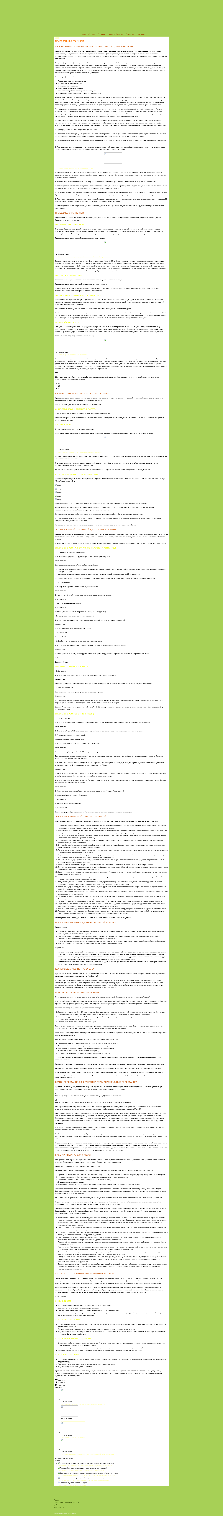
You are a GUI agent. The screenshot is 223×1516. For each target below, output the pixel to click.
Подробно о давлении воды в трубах (72, 1485)
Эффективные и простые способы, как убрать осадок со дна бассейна (85, 1466)
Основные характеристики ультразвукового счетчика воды (80, 452)
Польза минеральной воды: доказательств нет (75, 168)
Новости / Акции (115, 34)
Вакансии (130, 34)
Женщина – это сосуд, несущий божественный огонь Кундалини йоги (84, 257)
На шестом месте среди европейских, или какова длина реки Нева (83, 1480)
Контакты (141, 34)
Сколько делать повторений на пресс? (72, 355)
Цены (83, 34)
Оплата (91, 34)
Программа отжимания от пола (73, 1421)
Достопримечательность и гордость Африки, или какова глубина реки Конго (87, 1475)
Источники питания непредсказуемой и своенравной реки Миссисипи (87, 1454)
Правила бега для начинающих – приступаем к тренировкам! (81, 1470)
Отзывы (101, 34)
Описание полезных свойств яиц (73, 1437)
